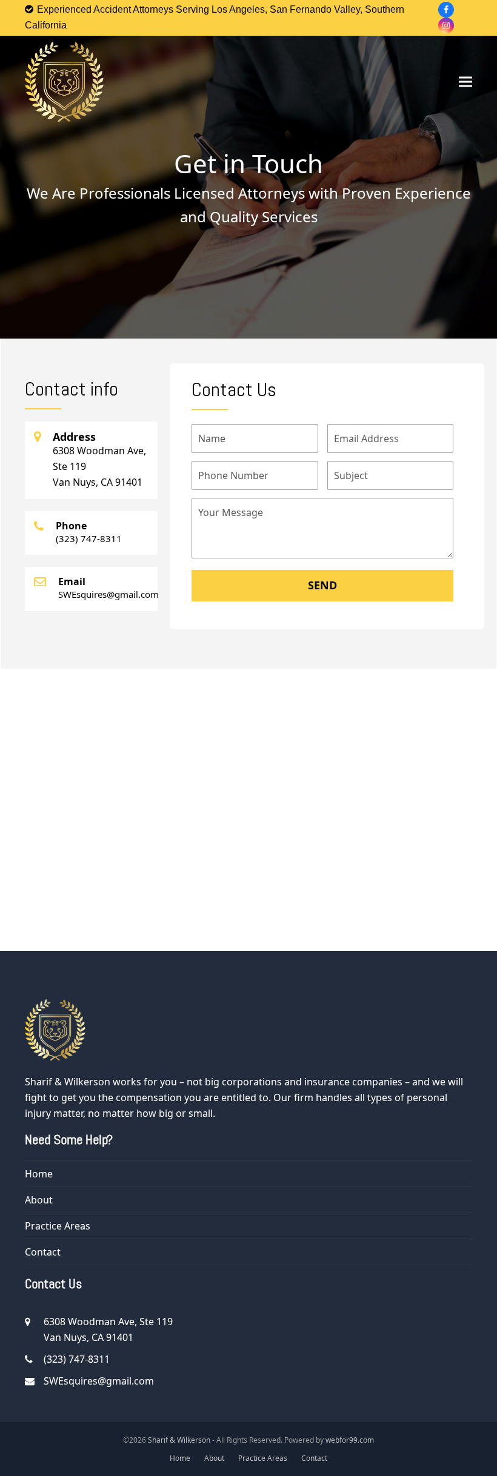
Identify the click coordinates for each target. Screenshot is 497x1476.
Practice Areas (57, 1226)
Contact (43, 1252)
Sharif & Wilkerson (179, 1440)
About (39, 1199)
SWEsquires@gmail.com (99, 1381)
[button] (465, 81)
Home (39, 1173)
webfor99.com (349, 1440)
